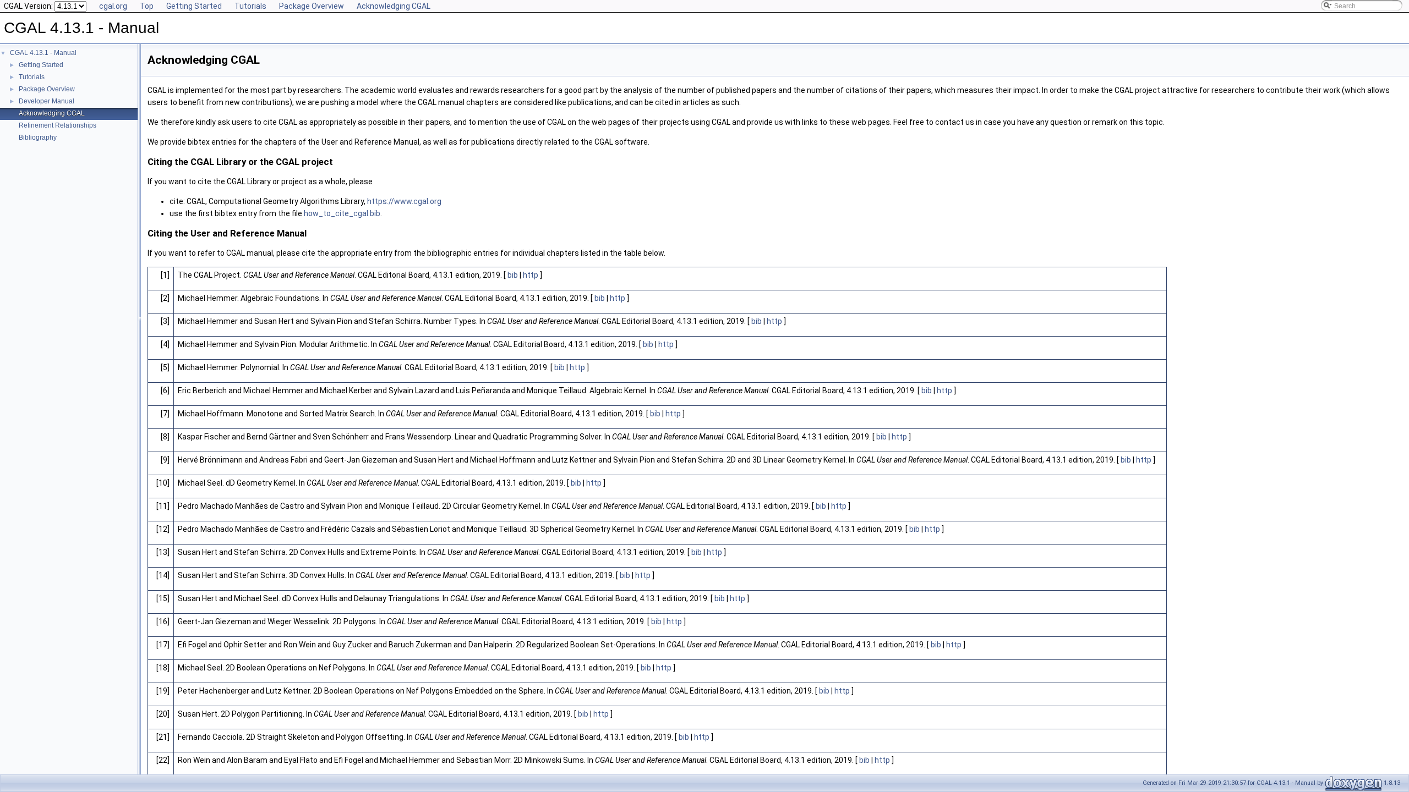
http (530, 275)
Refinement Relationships (57, 125)
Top (147, 6)
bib (512, 275)
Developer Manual (46, 101)
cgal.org (113, 6)
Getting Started (194, 6)
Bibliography (38, 137)
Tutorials (250, 6)
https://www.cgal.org (404, 201)
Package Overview (311, 6)
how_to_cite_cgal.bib (342, 213)
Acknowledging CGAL (393, 6)
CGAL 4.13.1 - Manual (43, 53)
